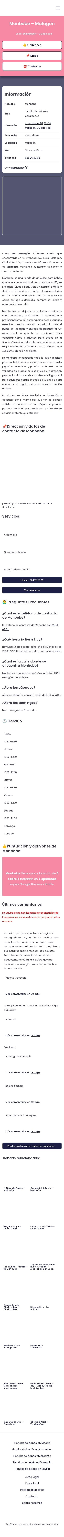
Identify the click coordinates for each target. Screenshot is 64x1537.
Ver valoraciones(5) (17, 167)
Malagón (31, 33)
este (57, 651)
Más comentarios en (23, 994)
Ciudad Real (45, 33)
